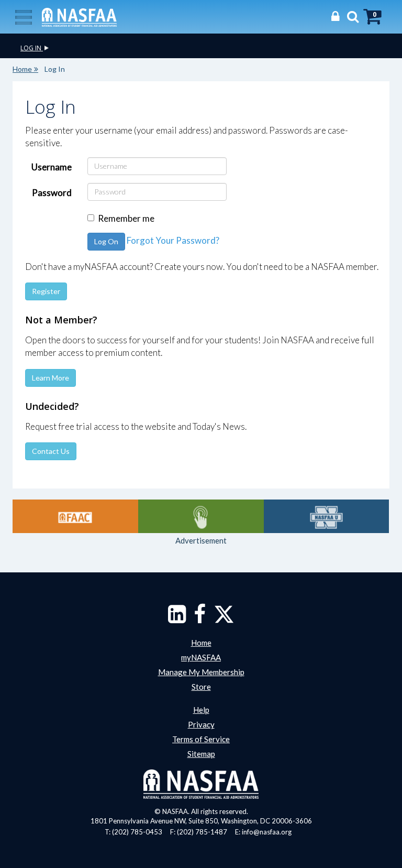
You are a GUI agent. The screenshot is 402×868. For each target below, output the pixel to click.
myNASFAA (201, 657)
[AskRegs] (201, 516)
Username (51, 166)
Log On (106, 241)
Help (201, 709)
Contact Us (51, 451)
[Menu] (24, 16)
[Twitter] (224, 619)
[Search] (350, 16)
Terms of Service (201, 739)
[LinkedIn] (177, 619)
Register (46, 291)
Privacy (201, 724)
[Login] (332, 16)
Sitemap (201, 753)
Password (52, 192)
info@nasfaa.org (267, 832)
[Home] (79, 16)
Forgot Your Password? (173, 240)
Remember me (126, 218)
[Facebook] (200, 619)
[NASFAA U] (326, 516)
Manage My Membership (201, 672)
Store (201, 686)
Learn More (50, 377)
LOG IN (31, 48)
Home (22, 68)
